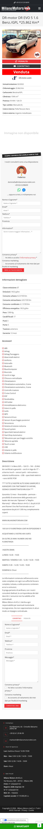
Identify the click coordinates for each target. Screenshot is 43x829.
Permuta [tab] (27, 618)
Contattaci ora (12, 706)
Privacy (24, 810)
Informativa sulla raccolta (8, 822)
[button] (38, 32)
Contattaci (23, 66)
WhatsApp (22, 826)
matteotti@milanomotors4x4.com (22, 740)
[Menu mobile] (39, 7)
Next (40, 134)
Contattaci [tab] (17, 618)
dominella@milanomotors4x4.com (21, 182)
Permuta (23, 61)
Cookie (31, 810)
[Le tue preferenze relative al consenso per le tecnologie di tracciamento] (39, 825)
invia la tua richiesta (13, 270)
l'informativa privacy (28, 257)
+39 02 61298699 (21, 185)
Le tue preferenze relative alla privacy (16, 820)
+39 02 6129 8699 (22, 2)
